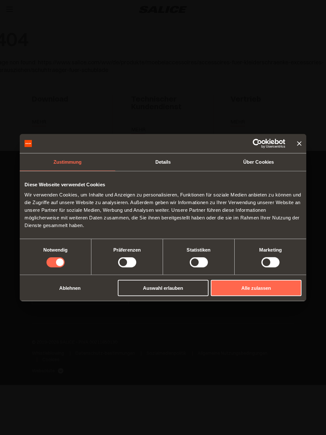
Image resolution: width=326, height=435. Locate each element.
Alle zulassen (256, 287)
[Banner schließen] (299, 143)
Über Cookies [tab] (258, 162)
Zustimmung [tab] (67, 162)
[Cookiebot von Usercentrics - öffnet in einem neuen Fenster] (257, 143)
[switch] (127, 262)
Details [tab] (163, 162)
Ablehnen (70, 287)
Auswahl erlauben (163, 287)
